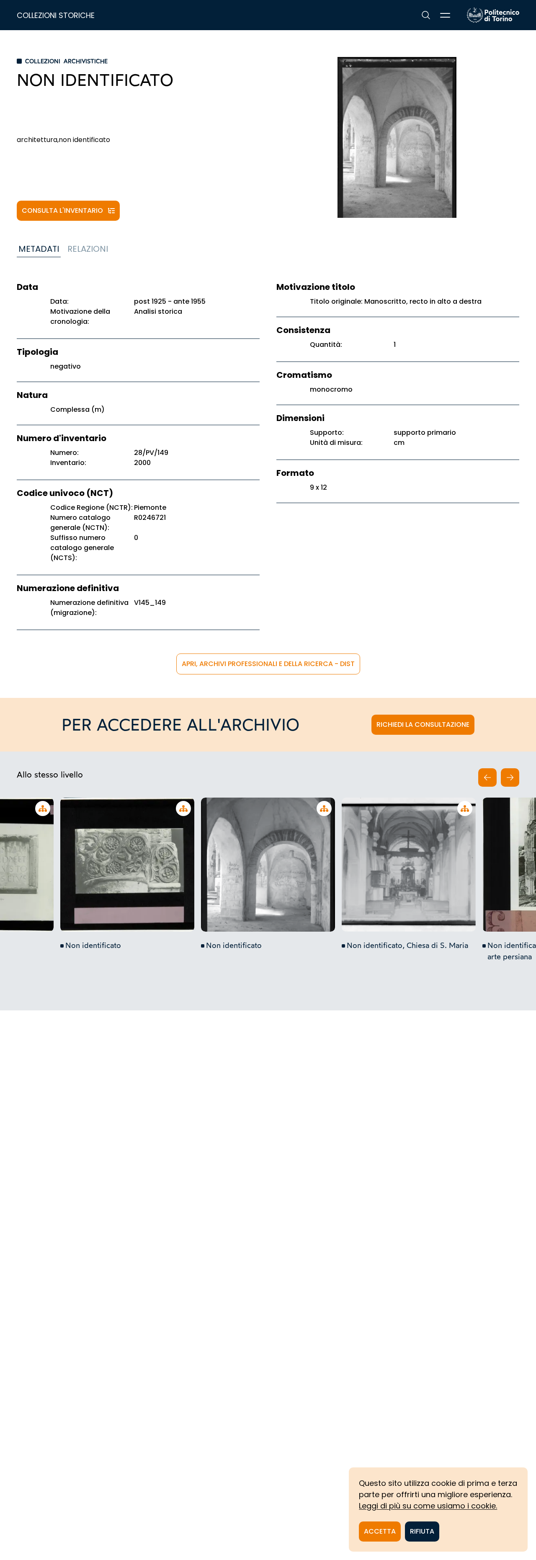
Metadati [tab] (38, 249)
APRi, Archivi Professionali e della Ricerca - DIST (268, 664)
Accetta (380, 1531)
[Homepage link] (493, 15)
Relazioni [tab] (87, 249)
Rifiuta (422, 1531)
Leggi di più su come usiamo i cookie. (428, 1506)
